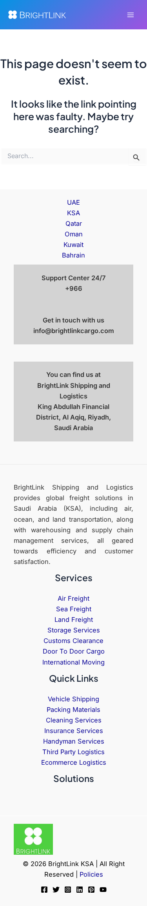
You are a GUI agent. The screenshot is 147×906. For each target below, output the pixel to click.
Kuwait (73, 245)
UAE (73, 202)
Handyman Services (73, 741)
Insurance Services (73, 731)
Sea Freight (73, 609)
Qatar (73, 223)
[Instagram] (67, 889)
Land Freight (73, 619)
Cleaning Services (74, 720)
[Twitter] (56, 889)
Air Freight (73, 598)
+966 (73, 288)
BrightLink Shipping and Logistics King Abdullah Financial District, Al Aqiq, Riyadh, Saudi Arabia (73, 407)
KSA (73, 213)
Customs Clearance (73, 641)
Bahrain (73, 255)
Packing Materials (73, 709)
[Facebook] (44, 889)
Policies (91, 874)
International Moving (73, 662)
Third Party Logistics (73, 752)
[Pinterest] (91, 889)
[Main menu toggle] (130, 14)
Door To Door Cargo (74, 651)
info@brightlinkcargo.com (73, 331)
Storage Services (73, 630)
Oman (74, 234)
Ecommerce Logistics (73, 762)
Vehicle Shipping (73, 699)
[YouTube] (103, 889)
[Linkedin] (79, 889)
